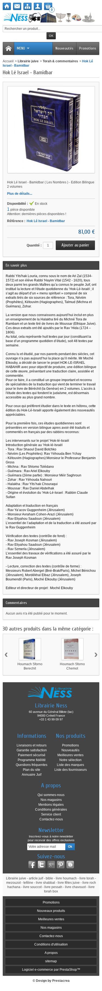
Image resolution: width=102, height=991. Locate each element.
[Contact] (17, 6)
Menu (21, 48)
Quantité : (34, 245)
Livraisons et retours (32, 745)
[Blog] (70, 864)
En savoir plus (16, 265)
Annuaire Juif (31, 774)
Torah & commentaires (60, 61)
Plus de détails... (19, 194)
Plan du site (31, 770)
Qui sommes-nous (51, 795)
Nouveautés (64, 48)
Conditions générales (51, 809)
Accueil (8, 61)
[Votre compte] (38, 6)
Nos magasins (51, 800)
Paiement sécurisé (31, 755)
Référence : (16, 221)
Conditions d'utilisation (51, 944)
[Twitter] (41, 864)
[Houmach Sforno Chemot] (72, 649)
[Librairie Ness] (51, 17)
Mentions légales (51, 805)
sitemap (51, 961)
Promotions (87, 48)
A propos (51, 953)
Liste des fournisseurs (70, 770)
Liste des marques (70, 765)
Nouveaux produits (51, 911)
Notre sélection (70, 760)
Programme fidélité (32, 760)
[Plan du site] (27, 6)
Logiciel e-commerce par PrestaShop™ (51, 969)
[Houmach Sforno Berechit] (30, 649)
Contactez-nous (51, 819)
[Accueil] (7, 6)
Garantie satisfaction (32, 750)
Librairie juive (28, 61)
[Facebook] (32, 864)
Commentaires (16, 602)
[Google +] (51, 864)
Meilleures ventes (70, 755)
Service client (51, 814)
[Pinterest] (60, 864)
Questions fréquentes (31, 765)
